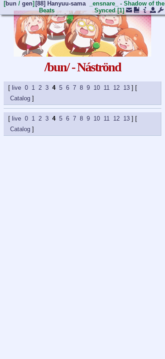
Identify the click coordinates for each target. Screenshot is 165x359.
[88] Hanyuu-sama (60, 3)
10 (97, 87)
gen (27, 3)
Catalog (20, 98)
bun (11, 3)
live (16, 87)
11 (107, 87)
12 (116, 87)
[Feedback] (129, 10)
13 (126, 87)
